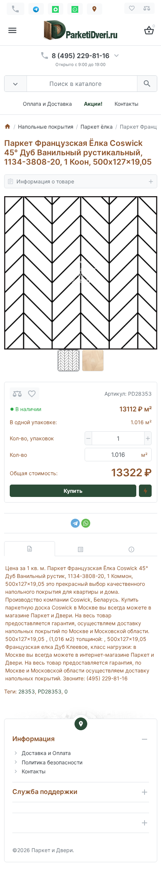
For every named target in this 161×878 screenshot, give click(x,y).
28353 (26, 691)
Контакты (127, 104)
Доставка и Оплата (46, 753)
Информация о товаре (45, 181)
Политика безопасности (52, 762)
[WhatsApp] (85, 523)
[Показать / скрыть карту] (81, 723)
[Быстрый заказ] (145, 491)
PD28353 (49, 691)
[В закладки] (31, 393)
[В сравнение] (17, 393)
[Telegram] (75, 523)
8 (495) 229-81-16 (80, 56)
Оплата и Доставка (47, 104)
